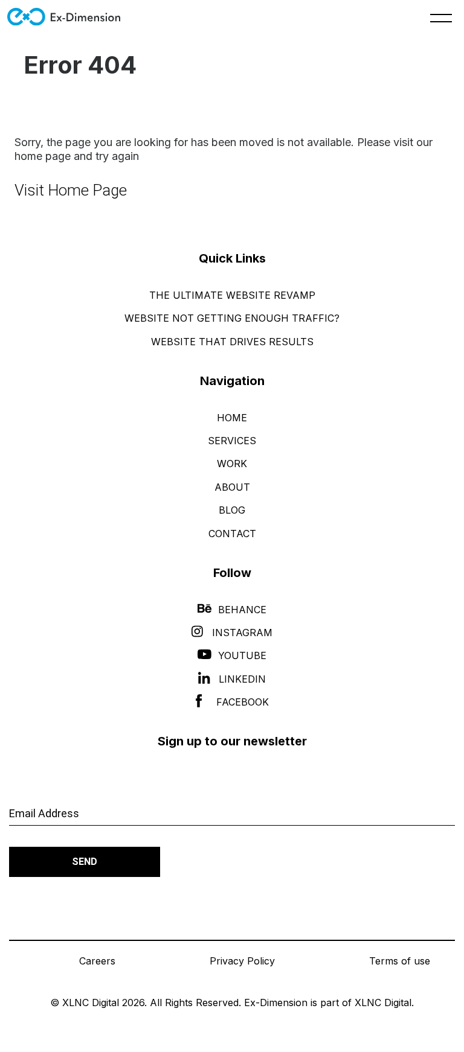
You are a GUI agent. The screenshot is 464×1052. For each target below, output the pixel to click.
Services (232, 441)
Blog (232, 510)
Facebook (242, 702)
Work (232, 463)
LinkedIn (242, 679)
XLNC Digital (383, 1002)
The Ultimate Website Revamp (232, 295)
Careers (97, 961)
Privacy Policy (242, 961)
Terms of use (399, 961)
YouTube (242, 655)
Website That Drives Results (232, 342)
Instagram (242, 632)
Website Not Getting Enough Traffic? (232, 318)
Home (232, 418)
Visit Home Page (70, 190)
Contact (232, 534)
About (232, 487)
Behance (242, 610)
